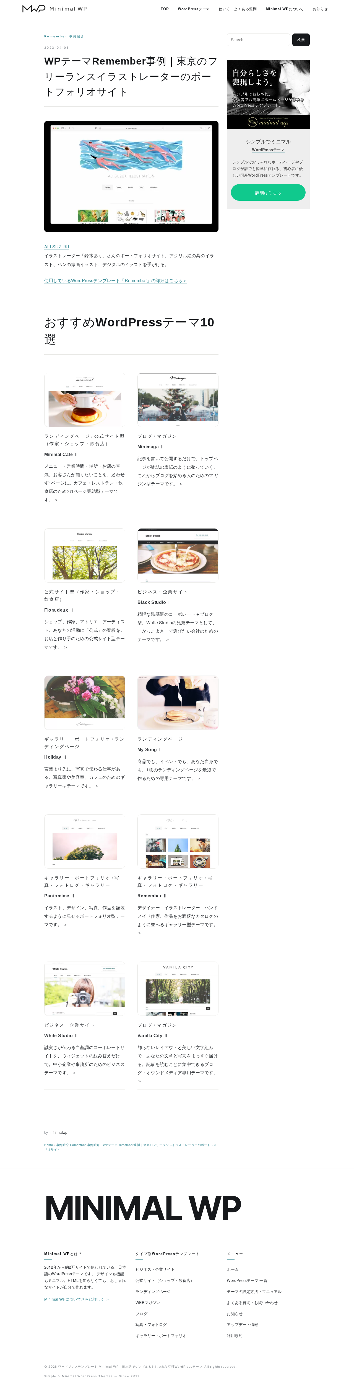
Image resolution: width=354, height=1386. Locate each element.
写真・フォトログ (151, 1324)
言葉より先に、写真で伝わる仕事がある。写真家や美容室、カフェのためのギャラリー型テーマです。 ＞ (84, 777)
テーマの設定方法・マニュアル (254, 1291)
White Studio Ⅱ (61, 1035)
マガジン (167, 436)
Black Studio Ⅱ (154, 602)
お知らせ (320, 8)
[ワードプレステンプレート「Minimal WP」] (268, 63)
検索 (301, 40)
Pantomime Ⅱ (59, 895)
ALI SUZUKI (56, 246)
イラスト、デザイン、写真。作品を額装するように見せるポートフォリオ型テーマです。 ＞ (84, 916)
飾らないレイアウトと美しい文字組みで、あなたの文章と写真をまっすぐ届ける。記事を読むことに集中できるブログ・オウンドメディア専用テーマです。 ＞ (177, 1064)
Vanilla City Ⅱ (152, 1035)
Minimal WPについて (285, 8)
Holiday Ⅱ (55, 757)
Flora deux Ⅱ (59, 610)
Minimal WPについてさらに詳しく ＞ (77, 1299)
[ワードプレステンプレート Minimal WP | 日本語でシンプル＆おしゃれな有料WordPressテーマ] (54, 8)
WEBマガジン (148, 1302)
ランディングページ (67, 436)
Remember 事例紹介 (64, 36)
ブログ (145, 436)
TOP (165, 8)
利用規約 (235, 1335)
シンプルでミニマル (268, 141)
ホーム (232, 1269)
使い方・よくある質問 (238, 8)
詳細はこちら (268, 192)
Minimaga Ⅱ (151, 446)
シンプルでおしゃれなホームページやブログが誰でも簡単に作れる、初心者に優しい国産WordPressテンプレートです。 (267, 168)
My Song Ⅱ (150, 749)
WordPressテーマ (194, 8)
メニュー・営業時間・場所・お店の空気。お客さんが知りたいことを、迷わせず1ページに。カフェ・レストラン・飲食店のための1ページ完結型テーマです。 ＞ (84, 483)
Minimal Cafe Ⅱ (61, 454)
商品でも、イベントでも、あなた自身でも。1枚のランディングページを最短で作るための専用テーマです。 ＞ (177, 769)
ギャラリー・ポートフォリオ (77, 739)
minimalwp (58, 1132)
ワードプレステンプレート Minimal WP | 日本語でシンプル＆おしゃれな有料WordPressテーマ (130, 1367)
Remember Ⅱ (152, 895)
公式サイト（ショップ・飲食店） (165, 1280)
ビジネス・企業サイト (162, 591)
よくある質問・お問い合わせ (252, 1302)
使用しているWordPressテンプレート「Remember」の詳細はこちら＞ (115, 280)
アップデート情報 (242, 1324)
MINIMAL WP (142, 1208)
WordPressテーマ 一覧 (247, 1280)
